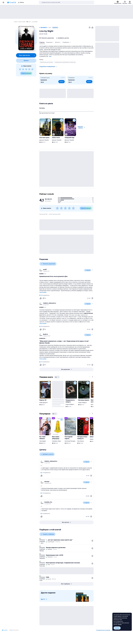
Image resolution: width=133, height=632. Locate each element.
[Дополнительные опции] (34, 55)
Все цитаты (65, 522)
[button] (26, 38)
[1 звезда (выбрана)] (41, 27)
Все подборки (65, 584)
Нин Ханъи (80, 441)
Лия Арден (42, 441)
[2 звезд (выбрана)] (43, 27)
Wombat (46, 481)
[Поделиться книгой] (92, 27)
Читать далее (42, 292)
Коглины (42, 108)
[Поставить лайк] (40, 298)
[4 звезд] (29, 69)
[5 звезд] (32, 69)
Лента (22, 2)
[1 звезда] (20, 69)
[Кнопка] (48, 120)
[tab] (42, 42)
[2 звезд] (23, 69)
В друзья (88, 270)
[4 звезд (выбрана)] (46, 27)
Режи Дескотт (43, 402)
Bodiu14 (45, 334)
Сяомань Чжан (56, 441)
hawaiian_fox (48, 502)
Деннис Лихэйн (43, 34)
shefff (45, 269)
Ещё (50, 56)
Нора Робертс (70, 404)
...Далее (120, 624)
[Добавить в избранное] (89, 27)
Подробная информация (47, 66)
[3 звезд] (26, 69)
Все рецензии (65, 369)
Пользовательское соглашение (103, 630)
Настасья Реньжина (71, 441)
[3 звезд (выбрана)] (44, 27)
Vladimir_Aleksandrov (49, 303)
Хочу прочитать (24, 55)
